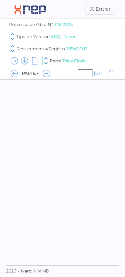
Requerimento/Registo (51, 48)
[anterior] (13, 34)
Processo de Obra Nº (31, 24)
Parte (68, 61)
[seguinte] (13, 39)
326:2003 (63, 24)
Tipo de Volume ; (46, 36)
